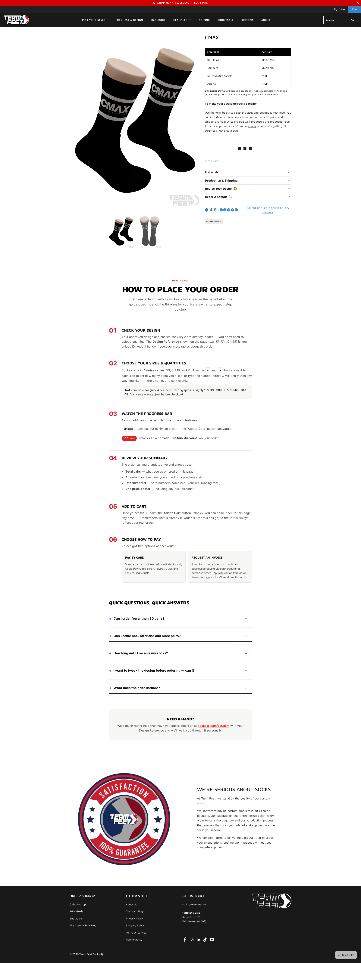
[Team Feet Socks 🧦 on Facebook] (185, 939)
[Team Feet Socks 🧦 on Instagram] (192, 939)
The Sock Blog (134, 911)
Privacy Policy (134, 918)
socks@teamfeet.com (213, 726)
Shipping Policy (135, 925)
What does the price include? (137, 688)
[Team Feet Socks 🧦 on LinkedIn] (198, 939)
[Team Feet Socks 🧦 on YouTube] (212, 939)
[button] (96, 20)
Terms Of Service (136, 932)
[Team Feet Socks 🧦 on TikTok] (205, 939)
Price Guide (76, 911)
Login (341, 9)
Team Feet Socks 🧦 (91, 954)
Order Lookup (78, 904)
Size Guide (76, 918)
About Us (131, 904)
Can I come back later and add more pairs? (147, 636)
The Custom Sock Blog (83, 925)
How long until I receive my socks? (141, 653)
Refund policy (134, 939)
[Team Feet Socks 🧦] (16, 20)
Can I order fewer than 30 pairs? (139, 618)
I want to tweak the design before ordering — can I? (154, 670)
